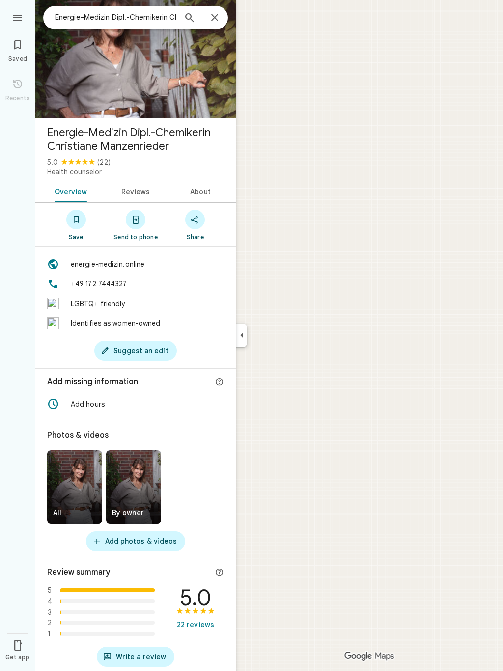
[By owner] (133, 487)
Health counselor (74, 172)
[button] (135, 404)
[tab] (69, 190)
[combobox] (115, 17)
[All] (74, 487)
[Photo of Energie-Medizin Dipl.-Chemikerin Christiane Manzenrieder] (135, 59)
